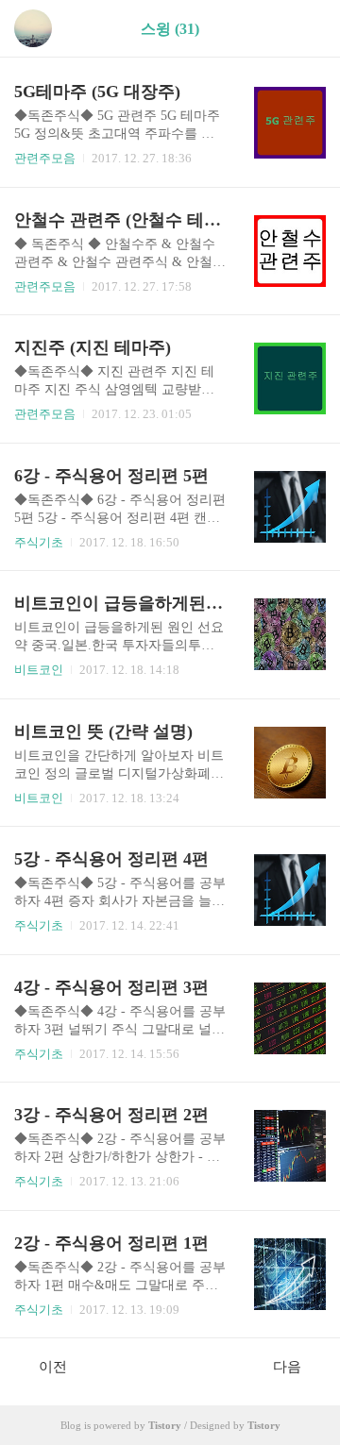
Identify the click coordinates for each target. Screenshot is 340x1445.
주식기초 (38, 542)
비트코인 (38, 670)
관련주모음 (45, 158)
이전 (53, 1366)
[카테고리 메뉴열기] (307, 28)
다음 (287, 1366)
